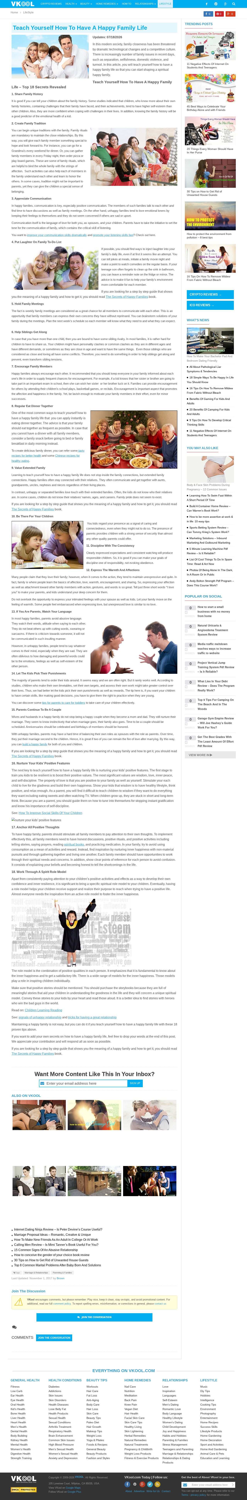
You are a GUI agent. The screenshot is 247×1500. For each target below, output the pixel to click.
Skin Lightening (133, 1431)
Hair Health (131, 1413)
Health (70, 4)
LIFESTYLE (208, 1380)
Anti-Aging (92, 1400)
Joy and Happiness (174, 1431)
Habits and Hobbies (174, 1435)
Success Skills (208, 1426)
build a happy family (34, 744)
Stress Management (174, 1444)
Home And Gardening (213, 1449)
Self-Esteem (169, 1400)
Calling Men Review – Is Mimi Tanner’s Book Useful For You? (56, 1244)
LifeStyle (165, 4)
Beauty (85, 4)
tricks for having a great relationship (92, 1017)
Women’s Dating (172, 1422)
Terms (184, 1494)
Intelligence (207, 1400)
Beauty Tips (93, 1417)
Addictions (55, 1391)
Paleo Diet (92, 1422)
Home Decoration (211, 1440)
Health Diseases (59, 1404)
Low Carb (16, 1391)
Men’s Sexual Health (61, 1449)
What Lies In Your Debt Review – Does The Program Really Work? (216, 685)
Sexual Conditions (60, 1422)
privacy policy (198, 1494)
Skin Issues (56, 1395)
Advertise (139, 1491)
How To (126, 4)
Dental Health (19, 1431)
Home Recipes (209, 1422)
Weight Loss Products (137, 1453)
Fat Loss (91, 1395)
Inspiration (168, 1391)
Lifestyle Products (211, 1431)
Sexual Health (57, 1417)
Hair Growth (93, 1426)
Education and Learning (214, 1458)
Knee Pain (130, 1404)
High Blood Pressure (61, 1444)
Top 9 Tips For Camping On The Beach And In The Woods (216, 704)
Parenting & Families (62, 1272)
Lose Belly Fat (57, 1409)
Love (165, 1386)
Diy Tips (205, 1391)
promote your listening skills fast (113, 235)
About (128, 1491)
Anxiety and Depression (63, 1458)
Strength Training (21, 1458)
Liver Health (18, 1417)
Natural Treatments (136, 1444)
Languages (169, 1395)
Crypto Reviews (51, 4)
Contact (166, 1491)
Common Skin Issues (61, 1440)
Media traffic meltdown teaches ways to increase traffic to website (214, 648)
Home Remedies (105, 4)
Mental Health (19, 1444)
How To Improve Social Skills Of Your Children (50, 813)
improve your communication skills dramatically (57, 235)
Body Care (92, 1404)
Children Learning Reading (43, 1010)
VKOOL (79, 1476)
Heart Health (18, 1422)
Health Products (58, 1413)
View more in (199, 755)
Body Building (19, 1435)
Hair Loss (92, 1409)
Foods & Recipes (96, 1444)
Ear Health (17, 1395)
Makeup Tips (94, 1431)
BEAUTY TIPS (96, 1380)
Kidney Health (19, 1440)
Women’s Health (21, 1449)
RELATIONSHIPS (175, 1380)
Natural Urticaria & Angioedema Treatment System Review (213, 629)
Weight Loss (94, 1435)
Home (14, 12)
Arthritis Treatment (60, 1426)
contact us (160, 1303)
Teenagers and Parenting (177, 1449)
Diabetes (54, 1386)
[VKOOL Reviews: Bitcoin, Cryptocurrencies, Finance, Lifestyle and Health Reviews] (24, 3)
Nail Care (130, 1386)
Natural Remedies (135, 1440)
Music (203, 1386)
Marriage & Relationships (36, 1272)
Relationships (144, 4)
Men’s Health (19, 1426)
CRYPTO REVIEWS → (206, 294)
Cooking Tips (208, 1404)
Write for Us (153, 1491)
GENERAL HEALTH (25, 1380)
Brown (60, 1278)
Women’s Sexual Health (63, 1453)
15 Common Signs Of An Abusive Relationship (46, 1250)
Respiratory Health (60, 1431)
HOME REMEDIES (137, 1380)
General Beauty (96, 1449)
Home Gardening (210, 1435)
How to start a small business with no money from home (214, 611)
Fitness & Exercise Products (141, 1458)
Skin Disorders (57, 1400)
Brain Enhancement (61, 1435)
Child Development (174, 1426)
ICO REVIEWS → (202, 305)
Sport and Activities (211, 1444)
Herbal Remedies (135, 1435)
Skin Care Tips (133, 1422)
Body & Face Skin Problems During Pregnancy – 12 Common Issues (208, 487)
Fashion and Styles (98, 1458)
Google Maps (73, 1487)
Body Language (172, 1413)
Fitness (15, 1386)
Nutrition (129, 1391)
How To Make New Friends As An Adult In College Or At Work (56, 1239)
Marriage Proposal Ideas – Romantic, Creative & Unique (52, 1234)
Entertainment (208, 1417)
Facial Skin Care (134, 1417)
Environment (208, 1409)
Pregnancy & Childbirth (138, 1449)
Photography (208, 1413)
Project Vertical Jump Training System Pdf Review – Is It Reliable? (216, 667)
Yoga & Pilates (95, 1440)
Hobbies (205, 1395)
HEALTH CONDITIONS (65, 1380)
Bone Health (18, 1413)
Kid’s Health (18, 1409)
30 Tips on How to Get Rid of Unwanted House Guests (51, 1260)
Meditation (130, 1395)
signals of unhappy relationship (40, 1017)
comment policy (62, 1303)
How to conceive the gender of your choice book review (52, 1255)
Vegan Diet (131, 1409)
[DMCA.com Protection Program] (24, 1489)
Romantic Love (171, 1409)
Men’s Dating (170, 1404)
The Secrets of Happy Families (127, 296)
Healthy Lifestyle (172, 1417)
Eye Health (17, 1400)
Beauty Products (96, 1453)
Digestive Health (20, 1453)
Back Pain (130, 1400)
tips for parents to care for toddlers (63, 702)
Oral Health (18, 1404)
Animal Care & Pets (212, 1453)
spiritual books (74, 844)
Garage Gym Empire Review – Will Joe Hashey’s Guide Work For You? (216, 722)
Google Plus (74, 1491)
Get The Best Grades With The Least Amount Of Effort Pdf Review (216, 741)
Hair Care (92, 1391)
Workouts (92, 1386)
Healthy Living (133, 1426)
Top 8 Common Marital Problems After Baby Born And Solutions (57, 1265)
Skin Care (92, 1413)
